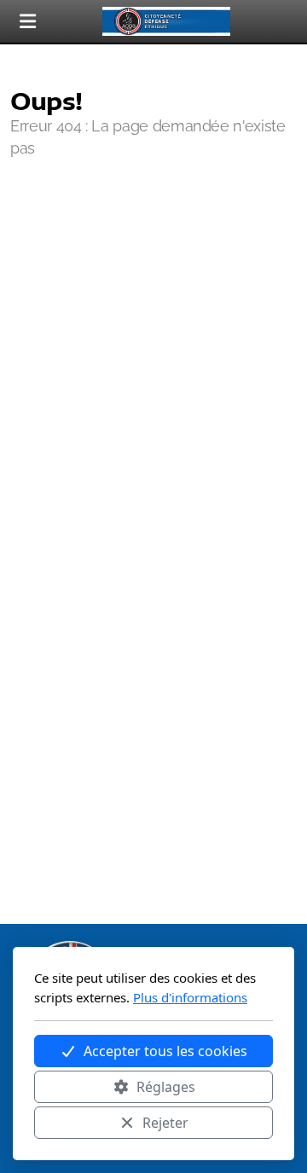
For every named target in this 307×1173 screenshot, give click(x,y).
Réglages (165, 1086)
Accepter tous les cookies (165, 1051)
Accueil (62, 217)
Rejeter (165, 1122)
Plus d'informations (190, 997)
